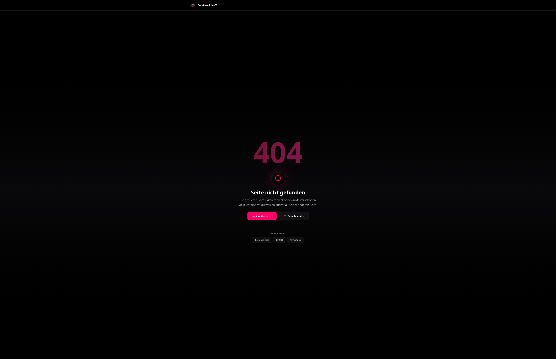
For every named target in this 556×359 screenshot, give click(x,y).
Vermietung (295, 240)
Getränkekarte (262, 240)
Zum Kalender (296, 216)
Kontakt (279, 240)
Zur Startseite (264, 216)
